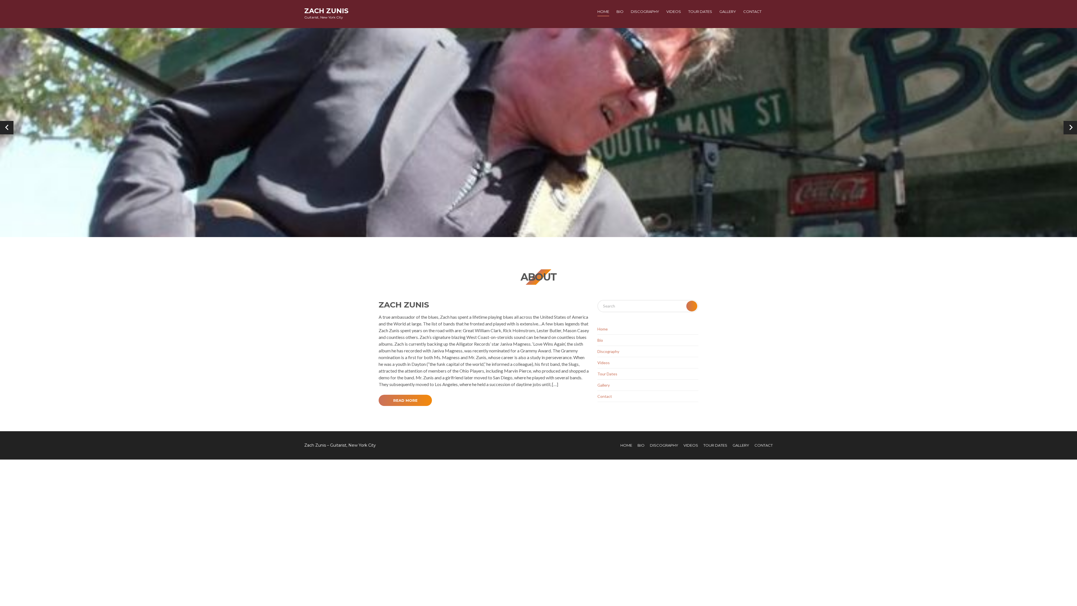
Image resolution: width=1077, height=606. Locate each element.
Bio (619, 11)
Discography (645, 11)
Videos (673, 11)
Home (603, 11)
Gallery (727, 11)
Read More (405, 400)
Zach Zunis (326, 11)
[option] (538, 127)
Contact (752, 11)
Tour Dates (700, 11)
